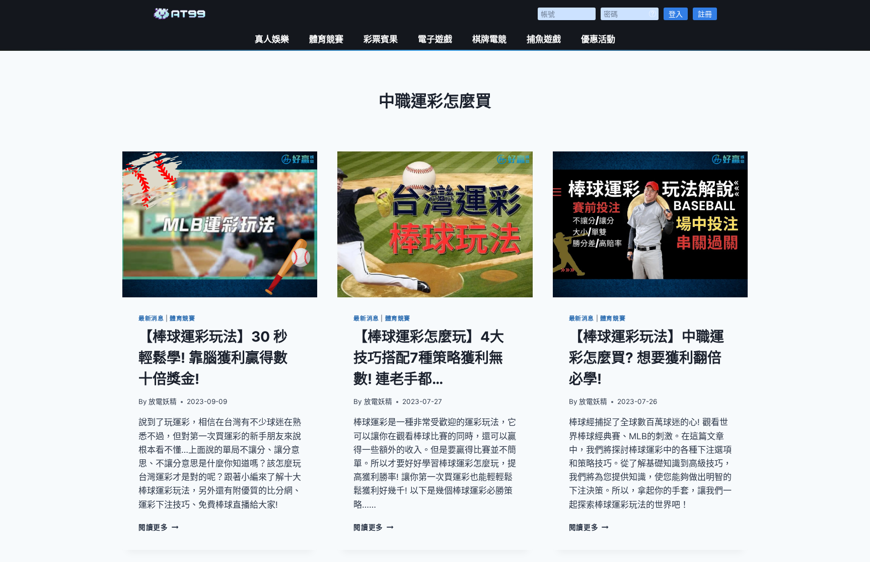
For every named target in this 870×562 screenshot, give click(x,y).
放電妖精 (163, 401)
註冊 (705, 14)
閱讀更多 (158, 527)
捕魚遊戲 (544, 39)
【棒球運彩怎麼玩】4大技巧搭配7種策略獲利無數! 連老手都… (428, 357)
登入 (676, 14)
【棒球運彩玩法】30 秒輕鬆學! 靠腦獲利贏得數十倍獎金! (212, 357)
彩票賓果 (381, 39)
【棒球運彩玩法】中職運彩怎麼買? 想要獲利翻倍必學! (646, 357)
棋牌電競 (489, 39)
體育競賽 (326, 39)
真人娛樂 (272, 39)
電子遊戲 (435, 39)
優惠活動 (598, 39)
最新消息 (151, 318)
